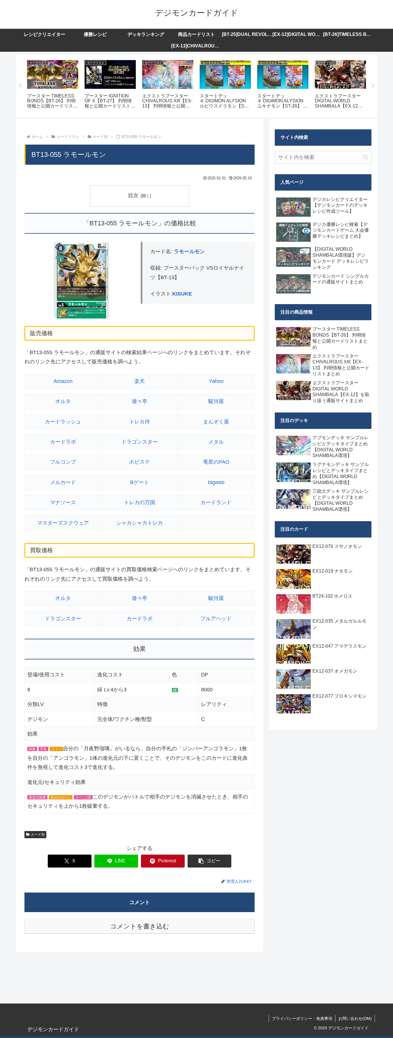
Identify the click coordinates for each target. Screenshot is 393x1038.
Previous (20, 86)
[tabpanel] (53, 85)
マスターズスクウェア (63, 523)
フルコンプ (63, 462)
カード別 (38, 834)
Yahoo (216, 381)
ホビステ (139, 462)
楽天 (139, 381)
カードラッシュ (63, 422)
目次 (133, 195)
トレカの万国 (139, 502)
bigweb (216, 482)
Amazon (63, 381)
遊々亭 (139, 401)
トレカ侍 (139, 422)
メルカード (63, 482)
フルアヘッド (216, 618)
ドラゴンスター (139, 442)
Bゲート (139, 482)
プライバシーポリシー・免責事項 (302, 1018)
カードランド (216, 502)
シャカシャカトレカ (139, 523)
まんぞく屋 (216, 422)
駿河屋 (216, 401)
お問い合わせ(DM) (355, 1018)
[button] (209, 861)
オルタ (63, 401)
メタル (216, 442)
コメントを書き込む (139, 926)
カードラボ (63, 442)
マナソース (63, 502)
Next (373, 86)
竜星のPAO (216, 462)
